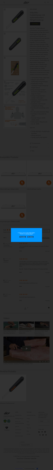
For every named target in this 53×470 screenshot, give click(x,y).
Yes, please (22, 236)
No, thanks (30, 236)
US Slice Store (29, 233)
